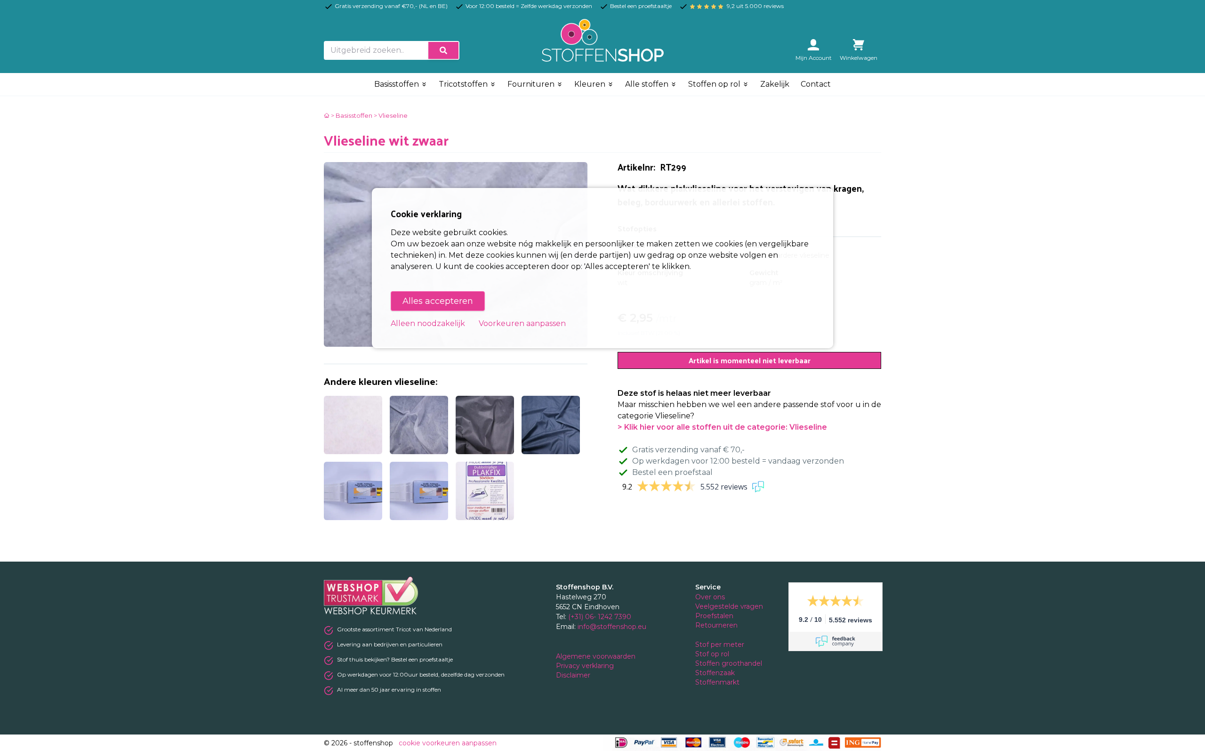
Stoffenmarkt (717, 682)
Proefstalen (714, 616)
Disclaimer (574, 675)
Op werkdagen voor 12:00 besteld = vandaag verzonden (738, 461)
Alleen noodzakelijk (428, 323)
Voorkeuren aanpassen (522, 323)
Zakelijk (774, 84)
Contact (816, 84)
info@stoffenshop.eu (612, 626)
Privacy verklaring (586, 665)
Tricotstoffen (464, 84)
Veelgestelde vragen (729, 606)
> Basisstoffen (351, 115)
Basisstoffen (397, 84)
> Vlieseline (391, 115)
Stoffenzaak (716, 673)
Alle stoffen (647, 84)
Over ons (710, 597)
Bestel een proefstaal (672, 472)
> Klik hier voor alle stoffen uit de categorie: (722, 427)
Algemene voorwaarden (596, 656)
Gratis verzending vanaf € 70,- (688, 449)
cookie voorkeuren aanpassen (448, 743)
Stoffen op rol (715, 84)
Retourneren (716, 625)
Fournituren (531, 84)
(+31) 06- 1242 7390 (599, 616)
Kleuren (590, 84)
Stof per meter (720, 644)
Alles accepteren (437, 301)
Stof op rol (713, 654)
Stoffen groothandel (729, 663)
